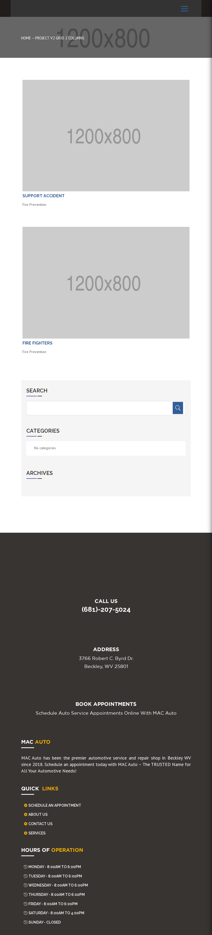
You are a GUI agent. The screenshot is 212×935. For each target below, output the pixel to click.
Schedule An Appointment (54, 805)
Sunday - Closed (44, 922)
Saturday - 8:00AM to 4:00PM (56, 913)
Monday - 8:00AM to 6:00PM (54, 867)
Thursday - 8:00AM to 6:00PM (56, 894)
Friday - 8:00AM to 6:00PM (53, 904)
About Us (38, 814)
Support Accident (43, 195)
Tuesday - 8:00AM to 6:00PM (55, 876)
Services (37, 833)
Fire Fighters (37, 343)
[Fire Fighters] (106, 283)
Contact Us (40, 824)
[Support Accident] (106, 136)
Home (26, 38)
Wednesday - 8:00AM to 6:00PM (58, 885)
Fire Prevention (34, 204)
